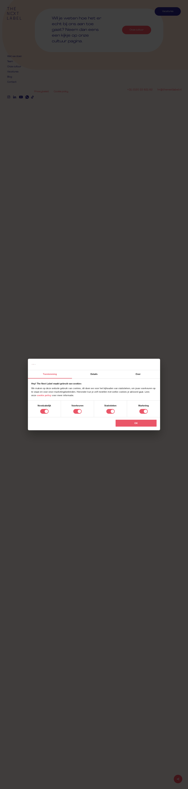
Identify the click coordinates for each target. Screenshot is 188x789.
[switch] (77, 411)
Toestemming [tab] (50, 374)
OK (136, 423)
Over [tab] (138, 374)
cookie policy (44, 395)
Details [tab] (94, 374)
